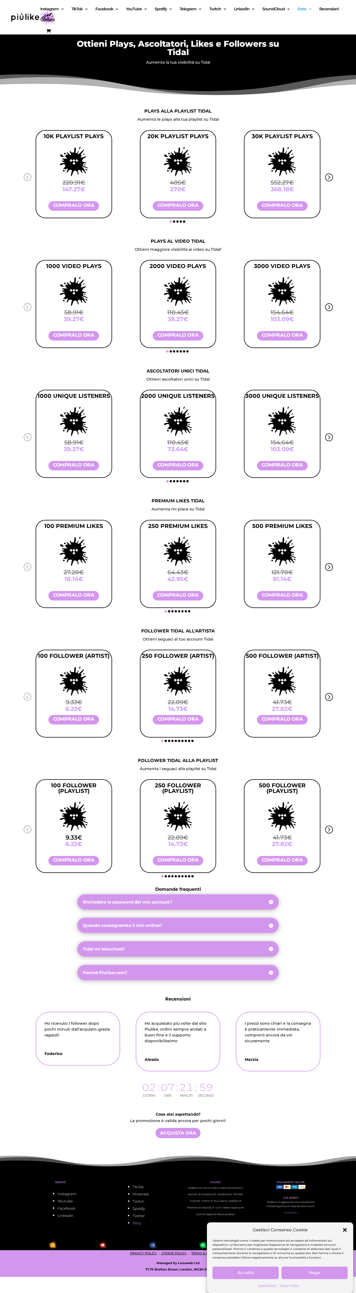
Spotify (161, 9)
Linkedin (241, 9)
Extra (302, 9)
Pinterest (141, 1194)
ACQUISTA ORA (178, 1133)
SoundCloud (273, 9)
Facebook (104, 9)
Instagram (49, 9)
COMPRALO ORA (73, 205)
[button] (345, 1230)
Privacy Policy (290, 1285)
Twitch (215, 9)
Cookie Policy (267, 1285)
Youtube (65, 1201)
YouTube (134, 9)
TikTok (77, 9)
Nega (314, 1272)
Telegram (188, 9)
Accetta (246, 1272)
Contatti (47, 20)
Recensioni (329, 9)
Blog (137, 1223)
